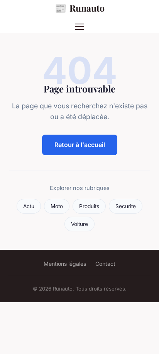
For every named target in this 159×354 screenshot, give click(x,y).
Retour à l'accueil (79, 145)
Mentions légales (65, 263)
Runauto (80, 8)
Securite (125, 206)
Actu (28, 206)
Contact (105, 263)
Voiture (79, 224)
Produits (89, 206)
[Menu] (79, 27)
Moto (57, 206)
